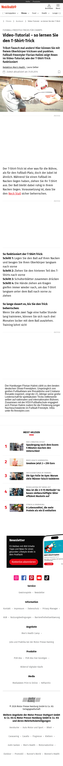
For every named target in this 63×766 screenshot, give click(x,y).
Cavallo (25, 736)
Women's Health (51, 754)
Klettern (49, 736)
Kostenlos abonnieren (24, 561)
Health (44, 13)
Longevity (56, 13)
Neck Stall (14, 193)
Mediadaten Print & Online (25, 683)
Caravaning (14, 736)
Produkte (36, 1)
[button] (31, 94)
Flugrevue (37, 736)
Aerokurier (14, 727)
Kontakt (7, 608)
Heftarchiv (46, 683)
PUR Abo (18, 658)
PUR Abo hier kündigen (36, 658)
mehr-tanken (14, 745)
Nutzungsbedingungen (20, 617)
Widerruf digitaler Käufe (31, 667)
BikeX (49, 727)
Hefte (28, 1)
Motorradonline (46, 745)
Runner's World (34, 754)
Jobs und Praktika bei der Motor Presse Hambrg (31, 642)
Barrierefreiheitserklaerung (47, 617)
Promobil (19, 754)
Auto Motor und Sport (33, 727)
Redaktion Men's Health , (14, 67)
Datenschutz (33, 608)
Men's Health (29, 745)
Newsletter (39, 592)
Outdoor (7, 754)
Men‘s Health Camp (31, 633)
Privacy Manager (50, 608)
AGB (5, 617)
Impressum (19, 608)
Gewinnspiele (25, 592)
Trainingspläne (10, 13)
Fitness (24, 13)
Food (34, 13)
